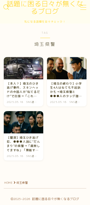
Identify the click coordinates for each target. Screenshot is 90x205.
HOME (8, 183)
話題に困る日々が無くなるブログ (45, 7)
